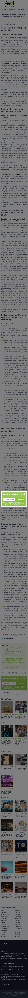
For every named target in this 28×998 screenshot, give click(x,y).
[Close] (24, 493)
